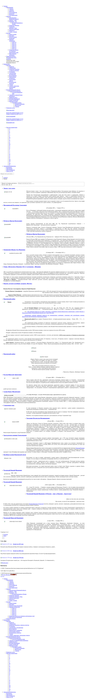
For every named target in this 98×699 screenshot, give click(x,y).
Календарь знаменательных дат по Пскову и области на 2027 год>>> (14, 113)
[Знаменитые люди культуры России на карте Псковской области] (12, 59)
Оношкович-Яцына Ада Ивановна (14, 249)
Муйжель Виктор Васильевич (12, 221)
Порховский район (9, 299)
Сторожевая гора (8, 405)
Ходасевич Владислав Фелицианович (38, 418)
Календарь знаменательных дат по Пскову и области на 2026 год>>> (14, 119)
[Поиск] (32, 183)
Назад (4, 535)
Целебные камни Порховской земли (14, 454)
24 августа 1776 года (18, 557)
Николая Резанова (80, 448)
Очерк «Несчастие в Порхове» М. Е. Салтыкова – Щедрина (22, 267)
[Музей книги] (4, 562)
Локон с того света (9, 188)
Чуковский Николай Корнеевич (13, 518)
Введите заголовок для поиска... (10, 183)
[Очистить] (33, 183)
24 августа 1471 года (18, 544)
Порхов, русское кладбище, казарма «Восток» (17, 283)
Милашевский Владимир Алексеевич (15, 205)
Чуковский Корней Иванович (12, 470)
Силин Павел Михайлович (11, 391)
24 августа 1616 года (18, 550)
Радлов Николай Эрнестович (12, 374)
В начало (5, 534)
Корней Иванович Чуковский (36, 503)
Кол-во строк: (5, 184)
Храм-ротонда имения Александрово (15, 435)
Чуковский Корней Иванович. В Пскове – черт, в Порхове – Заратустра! (48, 494)
